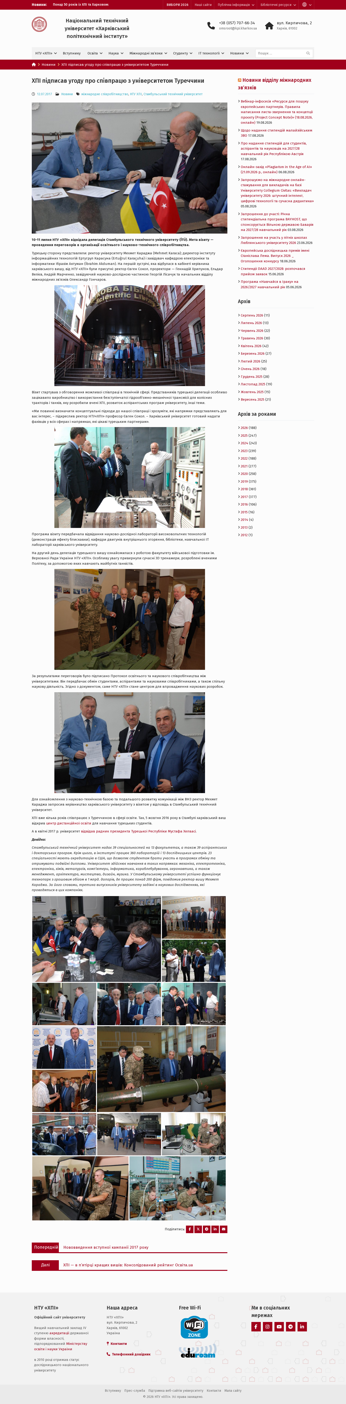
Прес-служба (134, 1391)
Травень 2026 (252, 338)
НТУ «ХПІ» (43, 53)
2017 (244, 497)
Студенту (180, 53)
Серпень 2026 (252, 315)
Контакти (214, 1391)
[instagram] (267, 1326)
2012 (244, 535)
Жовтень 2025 (252, 392)
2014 (244, 520)
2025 (244, 435)
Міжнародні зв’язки (146, 53)
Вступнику (71, 53)
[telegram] (290, 1326)
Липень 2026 (251, 323)
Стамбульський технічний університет (173, 94)
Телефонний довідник (130, 1354)
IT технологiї (209, 53)
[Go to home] (34, 64)
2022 (244, 458)
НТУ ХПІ (136, 94)
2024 (244, 443)
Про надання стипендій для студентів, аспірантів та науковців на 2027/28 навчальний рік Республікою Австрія (274, 148)
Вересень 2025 (252, 399)
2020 (244, 474)
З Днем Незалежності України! (77, 5)
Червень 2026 (252, 331)
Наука (114, 53)
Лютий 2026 (250, 361)
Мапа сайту (232, 1391)
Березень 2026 (253, 353)
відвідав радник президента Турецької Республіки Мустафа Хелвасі (138, 831)
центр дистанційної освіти (68, 823)
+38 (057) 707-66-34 (237, 23)
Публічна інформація (234, 5)
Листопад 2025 (253, 384)
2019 (244, 481)
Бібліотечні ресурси (276, 5)
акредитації (59, 1333)
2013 (244, 527)
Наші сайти (203, 5)
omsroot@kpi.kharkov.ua (238, 28)
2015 (244, 512)
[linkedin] (302, 1326)
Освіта (93, 53)
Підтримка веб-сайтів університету (175, 1391)
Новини (237, 53)
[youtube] (279, 1326)
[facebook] (256, 1326)
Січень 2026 (250, 369)
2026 (244, 428)
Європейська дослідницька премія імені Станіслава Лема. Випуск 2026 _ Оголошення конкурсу (275, 255)
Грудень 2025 (251, 377)
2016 (244, 504)
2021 (244, 466)
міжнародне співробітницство (104, 94)
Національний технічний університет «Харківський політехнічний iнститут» (97, 28)
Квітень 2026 (251, 346)
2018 (244, 489)
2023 (244, 451)
